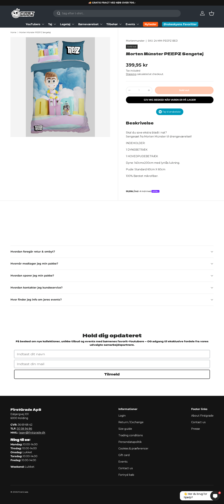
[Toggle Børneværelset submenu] (101, 24)
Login (122, 415)
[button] (211, 13)
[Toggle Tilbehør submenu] (120, 24)
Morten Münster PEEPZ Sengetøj (35, 32)
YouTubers (33, 24)
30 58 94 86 (24, 428)
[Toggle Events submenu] (138, 24)
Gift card (124, 455)
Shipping (131, 74)
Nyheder (150, 24)
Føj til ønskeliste (172, 111)
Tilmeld (112, 374)
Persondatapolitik (130, 442)
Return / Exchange (130, 422)
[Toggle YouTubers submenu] (43, 24)
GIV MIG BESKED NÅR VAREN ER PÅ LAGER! (170, 99)
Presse (195, 428)
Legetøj (65, 24)
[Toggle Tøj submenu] (55, 24)
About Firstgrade (202, 415)
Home (13, 32)
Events (130, 24)
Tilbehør (112, 24)
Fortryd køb (126, 474)
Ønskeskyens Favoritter (180, 24)
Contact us (125, 468)
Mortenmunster (135, 40)
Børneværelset (88, 24)
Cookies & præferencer (133, 448)
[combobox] (117, 13)
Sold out (184, 90)
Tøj (50, 24)
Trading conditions (130, 435)
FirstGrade (23, 492)
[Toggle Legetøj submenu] (73, 24)
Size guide (125, 428)
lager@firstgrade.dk (32, 432)
